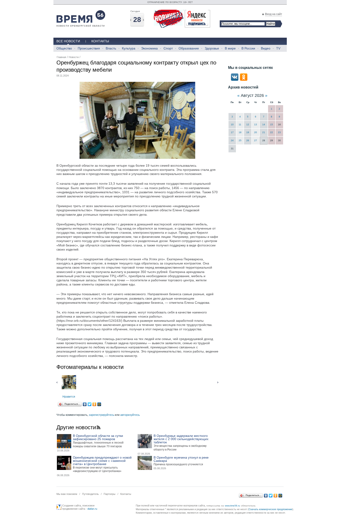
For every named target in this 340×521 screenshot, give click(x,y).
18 (240, 132)
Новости (74, 57)
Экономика (149, 48)
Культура (128, 48)
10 (232, 124)
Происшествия (89, 48)
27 (255, 140)
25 (240, 140)
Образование (189, 48)
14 (263, 124)
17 (232, 132)
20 (255, 132)
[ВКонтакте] (84, 404)
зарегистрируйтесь (101, 415)
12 (247, 124)
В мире (230, 48)
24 (232, 140)
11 (240, 124)
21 (263, 132)
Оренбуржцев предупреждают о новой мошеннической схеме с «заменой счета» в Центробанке (102, 461)
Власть (111, 48)
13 (255, 124)
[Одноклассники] (94, 404)
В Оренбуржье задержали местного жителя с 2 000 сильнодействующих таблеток (181, 439)
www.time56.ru (232, 505)
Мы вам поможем (66, 494)
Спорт (168, 48)
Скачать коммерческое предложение (270, 509)
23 (279, 132)
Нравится (68, 396)
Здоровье (212, 48)
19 (247, 132)
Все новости (68, 41)
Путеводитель (90, 494)
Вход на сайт (273, 14)
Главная (61, 57)
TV (278, 48)
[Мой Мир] (99, 404)
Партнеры (109, 494)
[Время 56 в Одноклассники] (243, 80)
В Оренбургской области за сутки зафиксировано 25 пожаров (98, 437)
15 (271, 124)
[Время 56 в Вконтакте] (234, 80)
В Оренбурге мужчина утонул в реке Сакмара (181, 459)
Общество (64, 48)
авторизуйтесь (130, 415)
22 (271, 132)
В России (248, 48)
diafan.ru (92, 508)
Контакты (100, 41)
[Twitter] (89, 404)
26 (247, 140)
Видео (265, 48)
